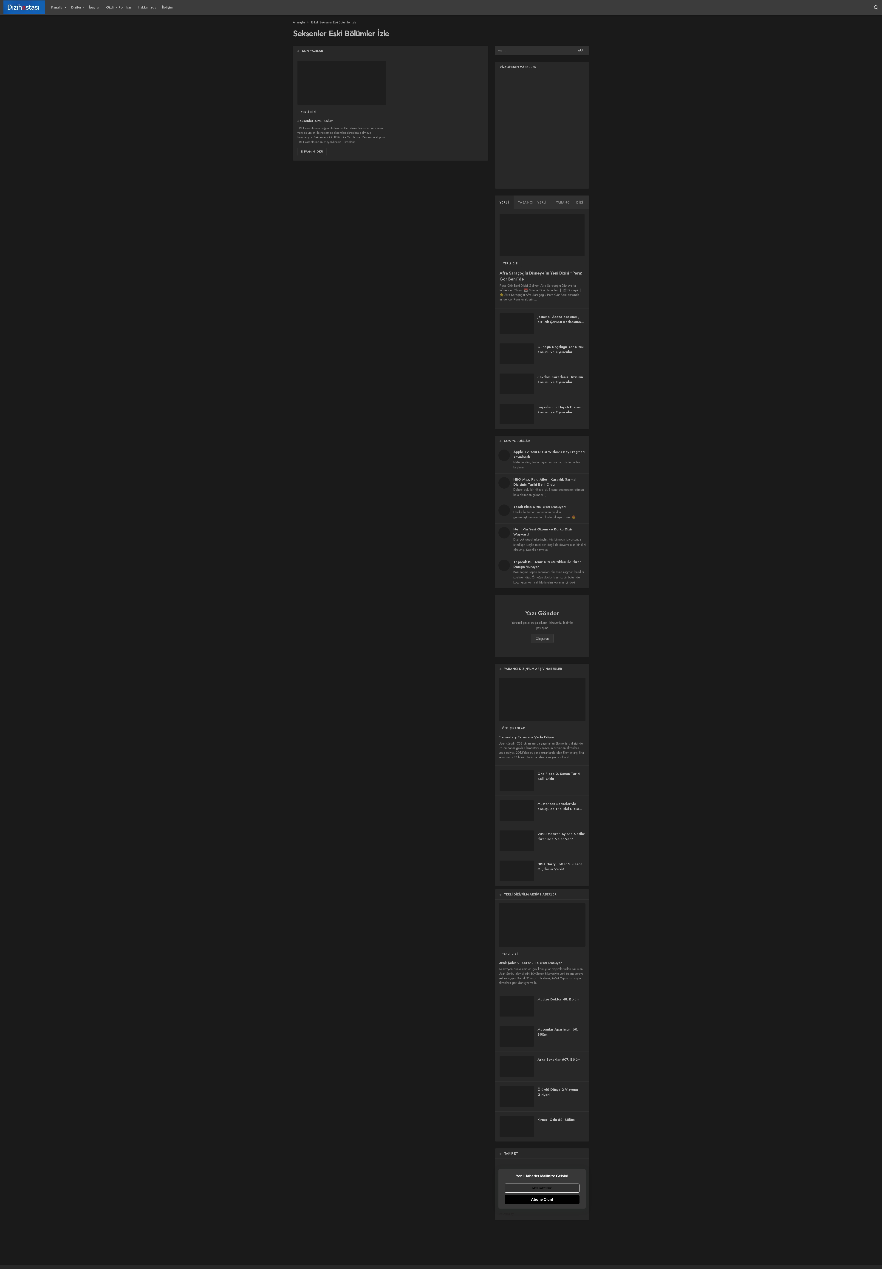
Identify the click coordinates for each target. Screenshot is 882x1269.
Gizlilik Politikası (119, 7)
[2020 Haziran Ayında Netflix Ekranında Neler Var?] (517, 840)
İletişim (167, 7)
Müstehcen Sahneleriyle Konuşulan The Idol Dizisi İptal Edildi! (558, 808)
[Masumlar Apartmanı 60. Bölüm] (517, 1036)
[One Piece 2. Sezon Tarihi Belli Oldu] (517, 780)
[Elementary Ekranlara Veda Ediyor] (542, 699)
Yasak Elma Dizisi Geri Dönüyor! (539, 506)
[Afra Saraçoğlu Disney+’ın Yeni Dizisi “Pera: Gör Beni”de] (542, 235)
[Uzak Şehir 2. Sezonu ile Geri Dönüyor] (542, 925)
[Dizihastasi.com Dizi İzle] (24, 7)
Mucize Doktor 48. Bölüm (558, 999)
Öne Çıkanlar (513, 728)
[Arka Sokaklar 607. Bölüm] (517, 1066)
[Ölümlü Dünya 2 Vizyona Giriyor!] (517, 1096)
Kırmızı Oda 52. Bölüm (556, 1119)
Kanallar (57, 7)
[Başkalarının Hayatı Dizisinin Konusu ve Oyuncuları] (517, 414)
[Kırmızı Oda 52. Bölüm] (517, 1126)
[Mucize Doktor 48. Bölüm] (517, 1006)
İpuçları (95, 7)
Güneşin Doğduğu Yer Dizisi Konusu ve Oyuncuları (560, 349)
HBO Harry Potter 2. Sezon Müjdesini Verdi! (559, 866)
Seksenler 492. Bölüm (315, 121)
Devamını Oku (312, 152)
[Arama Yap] (876, 7)
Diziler (76, 7)
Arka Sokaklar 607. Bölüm (558, 1059)
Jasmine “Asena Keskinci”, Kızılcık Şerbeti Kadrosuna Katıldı (559, 321)
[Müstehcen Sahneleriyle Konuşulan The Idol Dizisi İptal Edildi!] (517, 810)
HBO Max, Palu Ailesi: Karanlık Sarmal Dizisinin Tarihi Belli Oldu (544, 482)
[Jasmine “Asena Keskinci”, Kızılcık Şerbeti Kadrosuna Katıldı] (517, 323)
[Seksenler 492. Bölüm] (341, 83)
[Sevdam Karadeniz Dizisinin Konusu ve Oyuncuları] (517, 384)
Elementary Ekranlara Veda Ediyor (526, 737)
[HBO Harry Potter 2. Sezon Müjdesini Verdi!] (517, 871)
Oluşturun (542, 638)
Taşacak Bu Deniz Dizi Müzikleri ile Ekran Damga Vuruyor (547, 564)
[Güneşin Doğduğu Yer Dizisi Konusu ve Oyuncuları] (517, 353)
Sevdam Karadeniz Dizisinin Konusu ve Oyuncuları (560, 379)
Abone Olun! (542, 1199)
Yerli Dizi (309, 112)
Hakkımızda (147, 7)
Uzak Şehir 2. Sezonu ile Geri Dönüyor (530, 962)
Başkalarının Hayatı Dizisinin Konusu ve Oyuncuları (560, 410)
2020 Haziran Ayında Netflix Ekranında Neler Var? (561, 836)
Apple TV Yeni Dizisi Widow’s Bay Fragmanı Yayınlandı (549, 454)
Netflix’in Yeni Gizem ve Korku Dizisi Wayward (543, 532)
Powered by (506, 1213)
